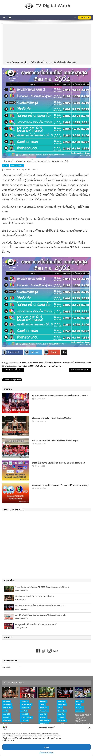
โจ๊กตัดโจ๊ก (39, 366)
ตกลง (46, 747)
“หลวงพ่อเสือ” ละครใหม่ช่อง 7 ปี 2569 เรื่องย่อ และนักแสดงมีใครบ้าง (42, 587)
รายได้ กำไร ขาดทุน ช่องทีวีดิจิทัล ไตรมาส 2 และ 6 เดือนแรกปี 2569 (58, 462)
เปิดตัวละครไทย (44, 720)
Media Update (26, 705)
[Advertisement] (47, 42)
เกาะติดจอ (6, 717)
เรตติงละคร (79, 711)
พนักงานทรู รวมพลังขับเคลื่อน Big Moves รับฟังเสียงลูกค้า (55, 440)
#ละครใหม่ (6, 701)
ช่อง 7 (78, 705)
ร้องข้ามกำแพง (56, 363)
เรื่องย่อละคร (7, 720)
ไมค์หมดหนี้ (56, 366)
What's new (7, 705)
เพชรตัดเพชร (10, 366)
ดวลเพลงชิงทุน (27, 363)
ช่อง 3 (5, 711)
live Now (84, 17)
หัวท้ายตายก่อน (79, 363)
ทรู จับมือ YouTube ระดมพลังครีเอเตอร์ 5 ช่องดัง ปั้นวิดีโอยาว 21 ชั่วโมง (60, 395)
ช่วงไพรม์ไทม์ (7, 708)
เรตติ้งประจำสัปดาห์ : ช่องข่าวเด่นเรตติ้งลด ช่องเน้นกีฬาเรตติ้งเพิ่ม (81, 370)
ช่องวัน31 (24, 711)
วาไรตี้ (5, 165)
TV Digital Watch (25, 170)
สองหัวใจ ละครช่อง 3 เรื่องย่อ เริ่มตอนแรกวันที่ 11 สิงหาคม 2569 (40, 605)
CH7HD (42, 705)
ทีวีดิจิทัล (47, 363)
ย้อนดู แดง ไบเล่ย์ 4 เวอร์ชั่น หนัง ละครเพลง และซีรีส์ (36, 624)
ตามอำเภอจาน (38, 363)
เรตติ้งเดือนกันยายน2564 (24, 366)
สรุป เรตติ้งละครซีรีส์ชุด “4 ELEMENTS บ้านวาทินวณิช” (83, 719)
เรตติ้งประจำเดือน (17, 165)
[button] (89, 728)
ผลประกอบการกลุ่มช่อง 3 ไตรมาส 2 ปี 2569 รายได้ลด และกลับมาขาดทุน (60, 485)
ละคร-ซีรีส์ (6, 714)
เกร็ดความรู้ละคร (26, 717)
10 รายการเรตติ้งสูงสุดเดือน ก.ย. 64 (14, 370)
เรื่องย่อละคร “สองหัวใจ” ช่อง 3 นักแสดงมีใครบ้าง (51, 418)
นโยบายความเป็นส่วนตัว (46, 752)
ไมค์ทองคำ (47, 366)
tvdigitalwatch (15, 363)
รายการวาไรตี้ (68, 363)
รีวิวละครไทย (43, 711)
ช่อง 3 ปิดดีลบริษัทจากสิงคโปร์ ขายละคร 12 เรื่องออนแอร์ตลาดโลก (41, 614)
